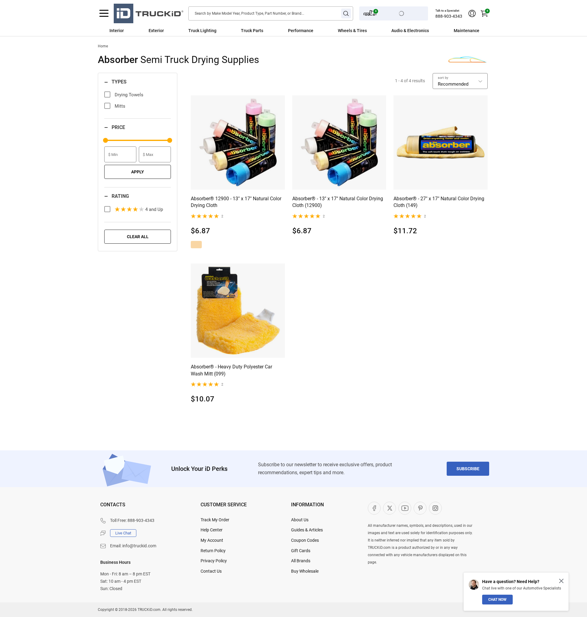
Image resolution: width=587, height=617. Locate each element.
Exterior (156, 30)
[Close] (561, 581)
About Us (299, 519)
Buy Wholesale (305, 571)
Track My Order (215, 519)
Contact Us (211, 571)
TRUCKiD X (389, 508)
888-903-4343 (448, 16)
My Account (212, 540)
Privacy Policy (214, 560)
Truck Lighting (202, 30)
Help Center (212, 529)
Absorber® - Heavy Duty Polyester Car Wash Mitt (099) (231, 370)
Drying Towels (129, 95)
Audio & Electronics (410, 30)
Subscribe (467, 468)
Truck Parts (252, 30)
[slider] (105, 140)
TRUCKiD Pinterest (420, 508)
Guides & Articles (307, 529)
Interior (116, 30)
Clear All (138, 236)
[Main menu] (104, 13)
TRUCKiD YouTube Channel (404, 508)
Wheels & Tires (352, 30)
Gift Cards (300, 550)
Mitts (120, 106)
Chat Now (497, 599)
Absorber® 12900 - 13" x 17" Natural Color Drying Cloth (236, 202)
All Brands (300, 560)
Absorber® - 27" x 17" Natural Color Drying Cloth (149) (438, 202)
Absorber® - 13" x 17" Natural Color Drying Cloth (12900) (337, 202)
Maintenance (466, 30)
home (103, 46)
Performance (300, 30)
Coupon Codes (305, 540)
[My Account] (472, 13)
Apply (137, 171)
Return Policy (213, 550)
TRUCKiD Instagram (435, 508)
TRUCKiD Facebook (374, 508)
